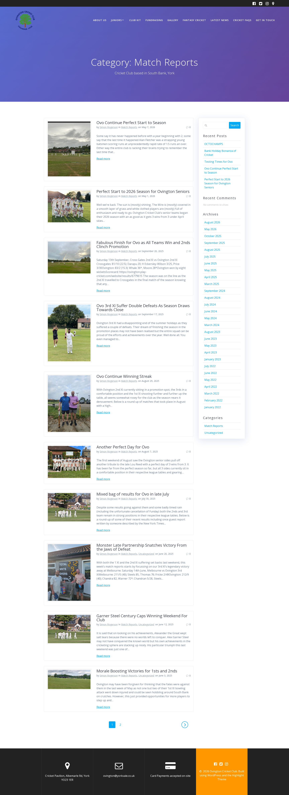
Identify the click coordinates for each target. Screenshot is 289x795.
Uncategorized (146, 553)
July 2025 (210, 256)
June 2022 (210, 373)
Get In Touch (265, 20)
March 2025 (211, 284)
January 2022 (212, 407)
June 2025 (210, 263)
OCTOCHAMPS (213, 144)
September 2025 (214, 243)
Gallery (172, 20)
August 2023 (212, 332)
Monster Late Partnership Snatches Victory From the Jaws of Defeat (142, 547)
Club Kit (135, 20)
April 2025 (210, 277)
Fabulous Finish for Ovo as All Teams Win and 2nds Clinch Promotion (143, 244)
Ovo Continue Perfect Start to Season (131, 122)
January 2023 (212, 359)
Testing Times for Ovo (218, 162)
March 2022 (211, 393)
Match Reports (129, 127)
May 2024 (210, 318)
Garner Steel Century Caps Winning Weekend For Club (142, 617)
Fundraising (154, 20)
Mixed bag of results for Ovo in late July (133, 494)
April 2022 (210, 386)
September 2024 (214, 291)
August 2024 (212, 297)
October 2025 (212, 236)
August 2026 (212, 222)
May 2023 (210, 345)
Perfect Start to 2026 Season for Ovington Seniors (143, 191)
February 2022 (213, 400)
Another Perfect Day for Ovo (123, 447)
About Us (99, 20)
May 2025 (210, 270)
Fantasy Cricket (194, 20)
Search (234, 125)
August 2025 (212, 250)
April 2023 (210, 352)
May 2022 (210, 380)
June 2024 (210, 311)
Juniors (116, 20)
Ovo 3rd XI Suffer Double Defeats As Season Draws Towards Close (143, 307)
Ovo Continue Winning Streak (124, 376)
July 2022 (210, 366)
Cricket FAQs (242, 20)
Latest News (220, 20)
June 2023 (210, 339)
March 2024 (211, 325)
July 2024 (210, 304)
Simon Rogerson (109, 127)
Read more (103, 159)
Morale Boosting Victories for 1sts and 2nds (137, 671)
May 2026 (210, 229)
